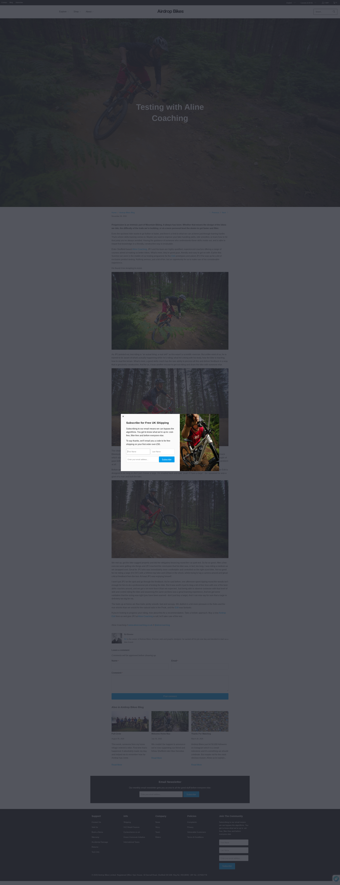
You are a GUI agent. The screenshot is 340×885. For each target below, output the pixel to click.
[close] (123, 416)
